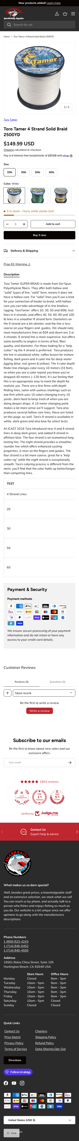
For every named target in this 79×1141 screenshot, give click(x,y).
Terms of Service (15, 1049)
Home (7, 36)
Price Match (12, 1037)
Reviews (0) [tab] (21, 681)
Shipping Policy (45, 1037)
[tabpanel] (39, 429)
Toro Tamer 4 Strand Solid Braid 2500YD (33, 36)
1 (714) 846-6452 (16, 946)
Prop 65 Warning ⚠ (17, 264)
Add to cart (53, 224)
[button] (65, 14)
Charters (41, 1031)
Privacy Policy (14, 1043)
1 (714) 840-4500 (16, 950)
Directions (15, 1060)
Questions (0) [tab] (57, 681)
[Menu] (73, 14)
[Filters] (7, 693)
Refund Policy (44, 1043)
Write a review (39, 711)
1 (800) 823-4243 (16, 941)
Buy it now (39, 235)
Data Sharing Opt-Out (50, 1049)
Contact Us (11, 1031)
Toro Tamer (10, 119)
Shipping (9, 149)
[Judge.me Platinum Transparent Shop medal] (39, 797)
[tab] (11, 274)
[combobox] (39, 24)
